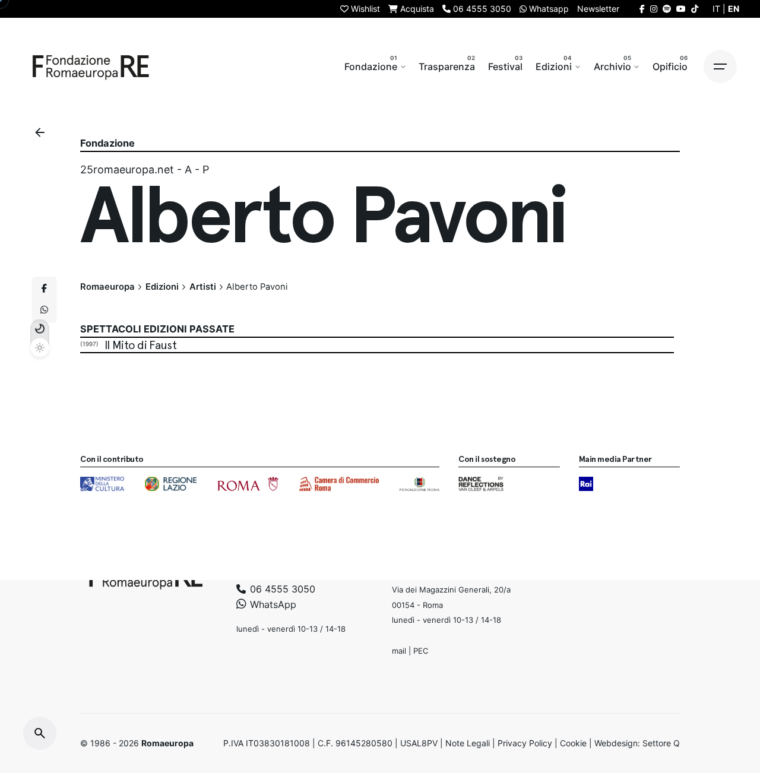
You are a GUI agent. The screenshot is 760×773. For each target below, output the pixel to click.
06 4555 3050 (281, 589)
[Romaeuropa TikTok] (694, 9)
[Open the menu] (720, 66)
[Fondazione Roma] (419, 484)
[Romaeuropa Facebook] (642, 9)
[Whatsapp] (44, 310)
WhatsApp (271, 604)
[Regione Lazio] (171, 484)
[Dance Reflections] (480, 484)
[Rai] (586, 484)
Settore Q (661, 743)
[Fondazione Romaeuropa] (91, 66)
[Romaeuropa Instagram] (653, 9)
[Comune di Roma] (247, 484)
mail (399, 650)
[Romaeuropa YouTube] (681, 9)
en (733, 9)
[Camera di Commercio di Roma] (339, 484)
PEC (420, 650)
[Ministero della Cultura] (102, 484)
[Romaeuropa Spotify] (667, 9)
